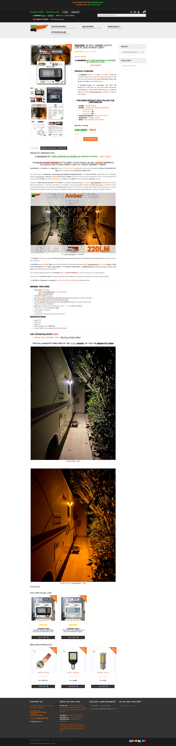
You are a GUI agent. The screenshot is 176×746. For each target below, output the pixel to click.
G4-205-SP (43, 680)
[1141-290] (103, 661)
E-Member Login (81, 5)
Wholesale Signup (37, 12)
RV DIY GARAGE (34, 741)
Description (35, 148)
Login (65, 12)
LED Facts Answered (57, 19)
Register (75, 12)
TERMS (61, 739)
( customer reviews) (89, 51)
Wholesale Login (94, 5)
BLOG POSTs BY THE (82, 2)
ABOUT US (59, 15)
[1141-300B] (73, 661)
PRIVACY (54, 739)
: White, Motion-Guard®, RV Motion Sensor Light (73, 630)
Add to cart (91, 139)
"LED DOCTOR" (97, 2)
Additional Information (48, 148)
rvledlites (42, 743)
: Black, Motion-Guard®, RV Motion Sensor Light (43, 630)
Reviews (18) (62, 148)
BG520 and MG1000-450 (57, 337)
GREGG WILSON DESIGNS (65, 280)
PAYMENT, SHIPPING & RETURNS (40, 739)
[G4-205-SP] (43, 661)
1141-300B (73, 680)
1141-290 (103, 680)
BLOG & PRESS (70, 15)
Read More (42, 686)
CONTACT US (69, 739)
